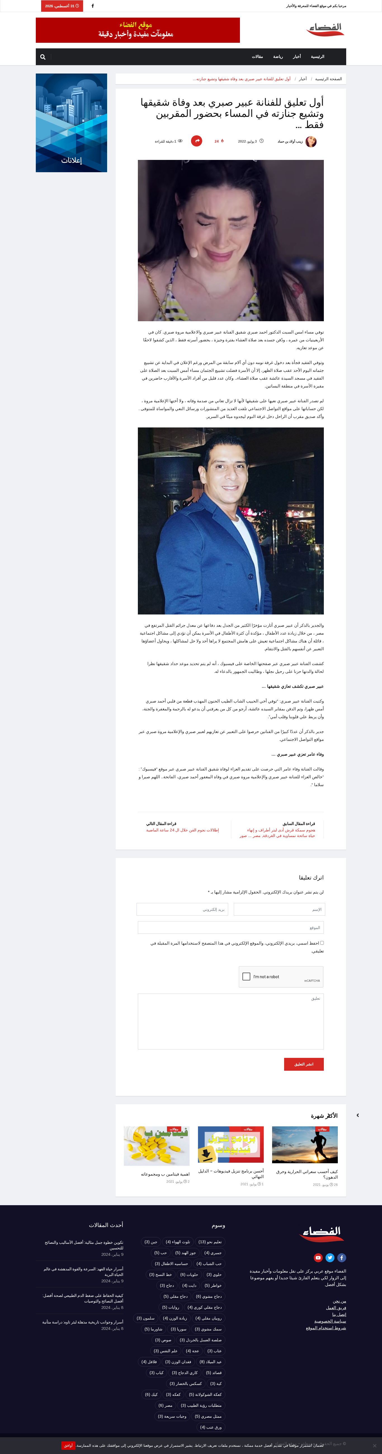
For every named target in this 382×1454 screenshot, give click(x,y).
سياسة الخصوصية (330, 1321)
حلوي (214, 1274)
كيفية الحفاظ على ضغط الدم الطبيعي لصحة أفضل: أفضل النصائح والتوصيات (83, 1298)
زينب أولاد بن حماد (291, 141)
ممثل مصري (208, 1416)
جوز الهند (185, 1252)
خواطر (213, 1285)
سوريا (179, 1329)
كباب (157, 1372)
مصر (166, 1405)
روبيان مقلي (208, 1318)
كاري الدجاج (185, 1372)
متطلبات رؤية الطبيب (201, 1405)
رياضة (278, 57)
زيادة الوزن (175, 1318)
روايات (170, 1307)
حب (160, 1252)
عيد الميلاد (211, 1362)
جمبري (213, 1252)
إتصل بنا (339, 1314)
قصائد (214, 1372)
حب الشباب (209, 1263)
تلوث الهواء (178, 1242)
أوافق (68, 1445)
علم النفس (166, 1351)
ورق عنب (211, 1427)
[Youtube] (318, 1257)
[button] (355, 1118)
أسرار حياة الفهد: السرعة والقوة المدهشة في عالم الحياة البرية (83, 1272)
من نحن (339, 1301)
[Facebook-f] (341, 1257)
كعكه (173, 1394)
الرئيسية (317, 57)
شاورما (153, 1329)
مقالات (257, 57)
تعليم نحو (210, 1242)
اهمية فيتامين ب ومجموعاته (165, 1174)
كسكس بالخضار (186, 1383)
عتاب (214, 1351)
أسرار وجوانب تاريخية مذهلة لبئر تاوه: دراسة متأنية (82, 1322)
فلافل (149, 1362)
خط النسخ (160, 1274)
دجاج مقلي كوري (205, 1307)
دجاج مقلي (176, 1296)
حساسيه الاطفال (171, 1263)
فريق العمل (336, 1307)
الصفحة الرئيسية (328, 79)
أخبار (297, 57)
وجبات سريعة (172, 1416)
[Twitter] (330, 1257)
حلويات (189, 1274)
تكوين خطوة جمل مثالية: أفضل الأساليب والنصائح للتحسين (84, 1245)
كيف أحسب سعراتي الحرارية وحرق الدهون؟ (307, 1174)
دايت (189, 1285)
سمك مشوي (208, 1329)
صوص (163, 1340)
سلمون (146, 1318)
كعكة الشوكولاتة (205, 1394)
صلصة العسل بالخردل (201, 1340)
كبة (216, 1383)
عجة (192, 1351)
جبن (151, 1242)
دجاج (167, 1285)
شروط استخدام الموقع (326, 1327)
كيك (151, 1394)
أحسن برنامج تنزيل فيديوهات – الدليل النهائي (231, 1174)
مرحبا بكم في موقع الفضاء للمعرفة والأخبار (316, 6)
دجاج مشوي (209, 1296)
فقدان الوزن (178, 1362)
